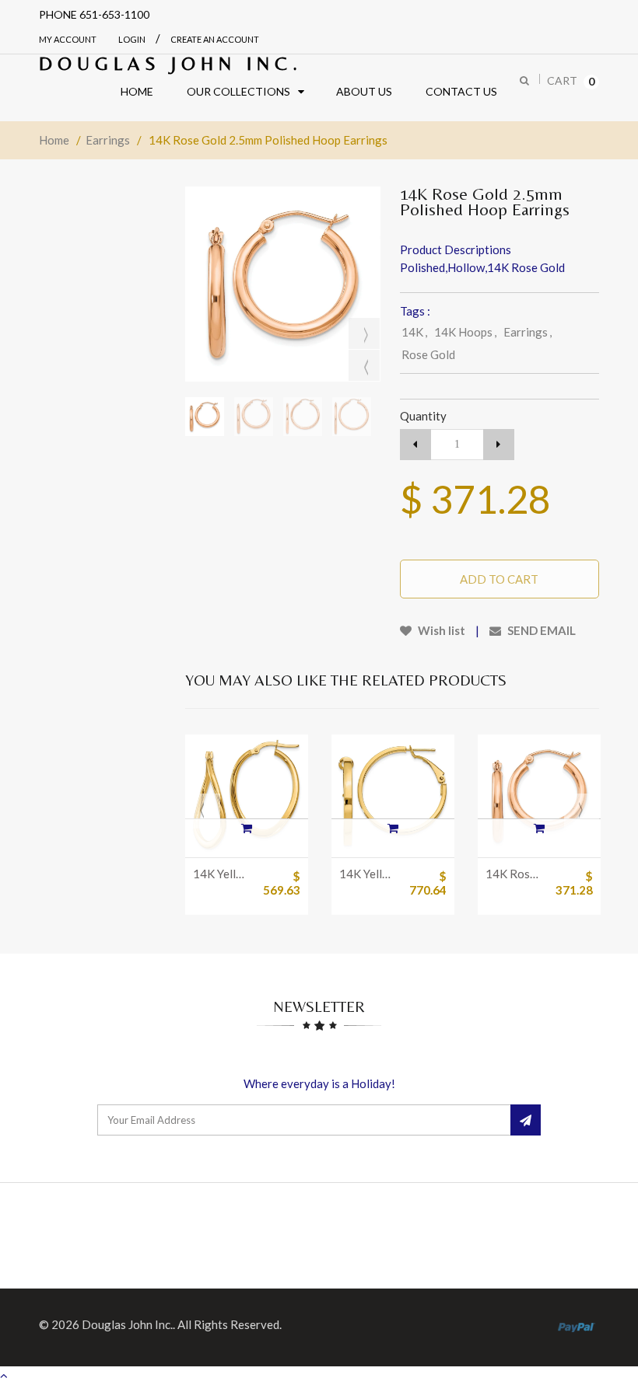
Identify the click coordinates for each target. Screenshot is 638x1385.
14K (414, 332)
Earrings (108, 140)
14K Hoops (465, 332)
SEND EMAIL (540, 630)
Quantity (423, 416)
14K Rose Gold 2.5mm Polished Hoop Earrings (515, 874)
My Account (67, 39)
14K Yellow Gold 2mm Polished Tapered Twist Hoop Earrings (222, 874)
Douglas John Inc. (171, 63)
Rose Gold (428, 354)
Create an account (214, 39)
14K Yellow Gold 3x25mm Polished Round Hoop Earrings (368, 874)
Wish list (440, 630)
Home (54, 140)
